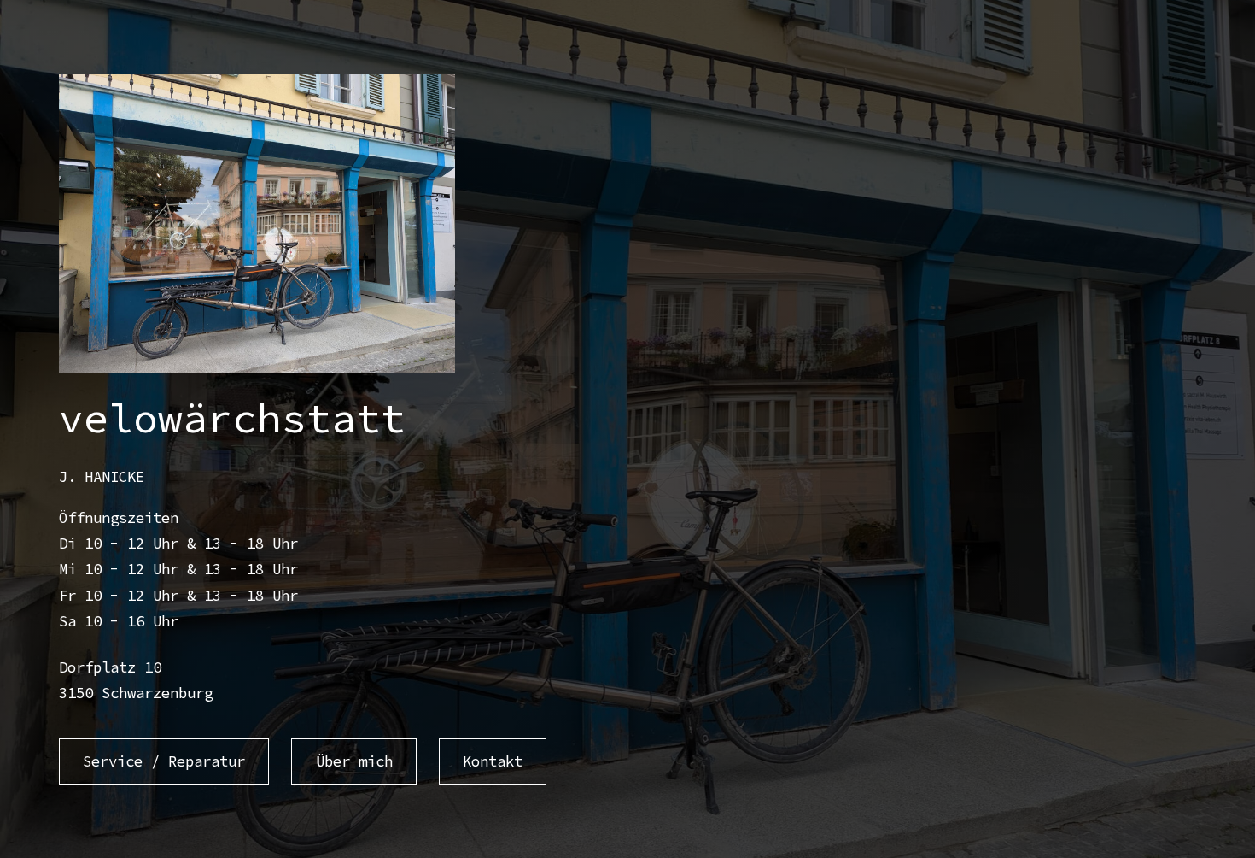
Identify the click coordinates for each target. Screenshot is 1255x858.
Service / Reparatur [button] (164, 761)
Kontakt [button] (492, 761)
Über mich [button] (354, 761)
